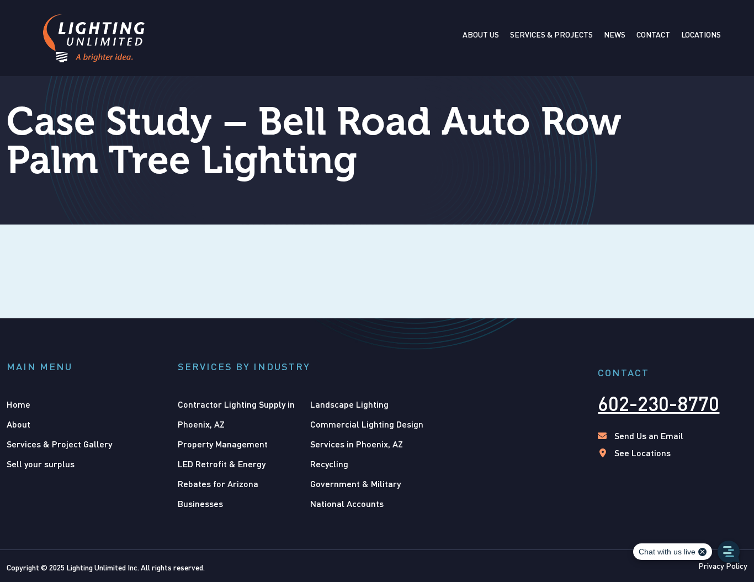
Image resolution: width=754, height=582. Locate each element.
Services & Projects (551, 34)
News (614, 34)
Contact (653, 34)
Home (18, 404)
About (18, 424)
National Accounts (347, 503)
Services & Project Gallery (59, 444)
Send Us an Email (648, 435)
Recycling (329, 463)
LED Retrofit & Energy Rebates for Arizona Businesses (222, 483)
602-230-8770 (658, 403)
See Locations (642, 452)
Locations (701, 34)
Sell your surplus (41, 463)
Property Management (223, 444)
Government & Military (355, 483)
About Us (481, 34)
